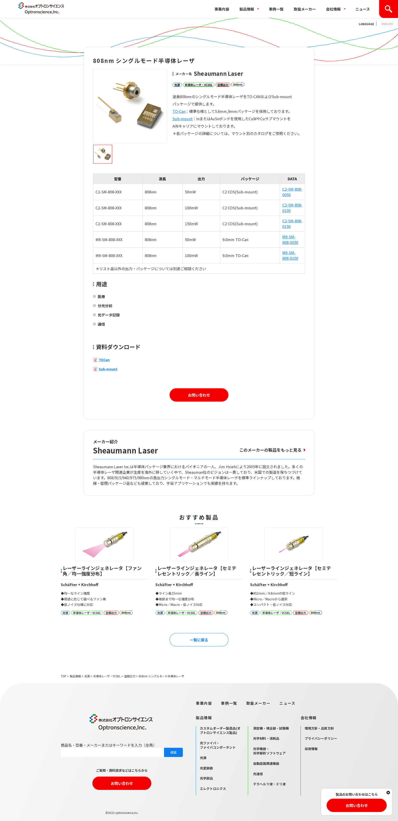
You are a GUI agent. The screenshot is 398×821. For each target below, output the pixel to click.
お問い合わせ (199, 395)
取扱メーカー (305, 9)
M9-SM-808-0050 (290, 239)
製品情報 (75, 676)
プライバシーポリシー (321, 738)
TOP (63, 676)
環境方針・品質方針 (319, 728)
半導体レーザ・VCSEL (199, 85)
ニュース (362, 9)
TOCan (104, 359)
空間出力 (222, 85)
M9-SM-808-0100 (290, 255)
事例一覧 (276, 9)
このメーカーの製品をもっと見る (270, 450)
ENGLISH (387, 24)
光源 (177, 85)
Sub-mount (183, 118)
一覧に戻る (199, 640)
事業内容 (221, 9)
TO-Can (179, 111)
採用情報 (311, 748)
